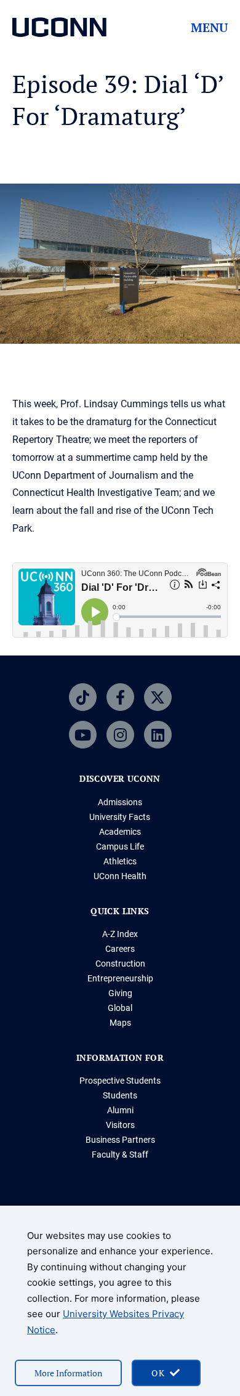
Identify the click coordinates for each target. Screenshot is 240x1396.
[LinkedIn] (158, 735)
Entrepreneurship (120, 978)
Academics (120, 832)
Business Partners (120, 1140)
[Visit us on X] (158, 697)
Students (120, 1095)
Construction (120, 963)
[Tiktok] (83, 697)
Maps (120, 1023)
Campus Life (120, 846)
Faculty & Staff (120, 1154)
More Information (68, 1373)
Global (120, 1008)
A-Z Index (120, 934)
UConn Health (120, 876)
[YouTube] (83, 735)
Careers (120, 949)
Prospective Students (120, 1081)
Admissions (120, 802)
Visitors (120, 1125)
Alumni (120, 1110)
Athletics (120, 861)
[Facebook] (120, 697)
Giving (120, 993)
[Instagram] (120, 735)
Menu (209, 28)
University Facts (119, 817)
